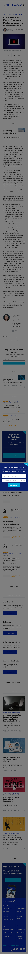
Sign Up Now (14, 485)
